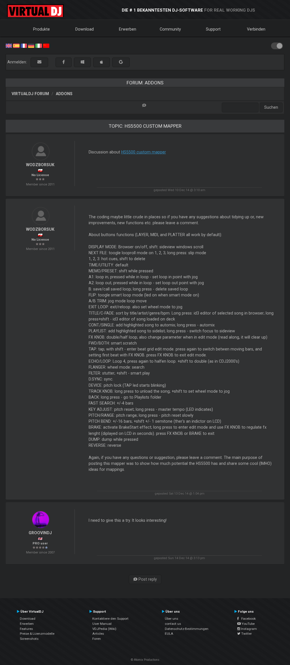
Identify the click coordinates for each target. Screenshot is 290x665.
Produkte (41, 29)
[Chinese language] (46, 45)
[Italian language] (38, 45)
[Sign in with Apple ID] (101, 62)
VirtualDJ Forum (30, 93)
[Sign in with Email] (39, 62)
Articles (98, 634)
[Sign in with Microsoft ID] (82, 62)
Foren (96, 639)
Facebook (247, 619)
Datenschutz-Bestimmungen (186, 629)
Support (213, 29)
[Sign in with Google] (121, 62)
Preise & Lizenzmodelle (37, 634)
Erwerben (127, 29)
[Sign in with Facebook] (64, 62)
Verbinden (256, 29)
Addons (64, 93)
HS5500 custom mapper (143, 152)
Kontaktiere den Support (110, 619)
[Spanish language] (16, 45)
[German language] (31, 45)
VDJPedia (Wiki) (104, 629)
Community (170, 29)
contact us (173, 624)
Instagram (248, 629)
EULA (169, 634)
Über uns (171, 619)
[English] (9, 45)
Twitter (246, 634)
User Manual (102, 624)
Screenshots (29, 639)
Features (26, 629)
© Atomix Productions (145, 660)
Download (84, 29)
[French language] (24, 45)
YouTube (248, 624)
